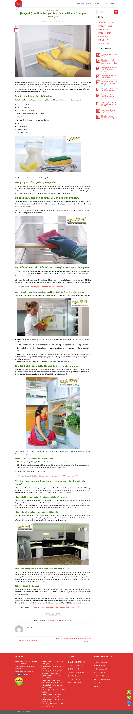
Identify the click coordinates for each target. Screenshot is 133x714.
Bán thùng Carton (102, 36)
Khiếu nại (97, 686)
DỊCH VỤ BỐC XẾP (102, 43)
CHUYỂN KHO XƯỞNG (104, 33)
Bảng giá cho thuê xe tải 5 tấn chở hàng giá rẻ (109, 89)
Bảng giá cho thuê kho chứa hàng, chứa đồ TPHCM (108, 96)
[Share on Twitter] (49, 614)
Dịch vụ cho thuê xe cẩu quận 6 (28, 640)
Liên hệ (112, 3)
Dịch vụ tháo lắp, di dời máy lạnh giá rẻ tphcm (108, 111)
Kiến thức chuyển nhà (53, 10)
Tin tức (104, 3)
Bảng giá (97, 3)
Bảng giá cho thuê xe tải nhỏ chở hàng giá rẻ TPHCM (109, 69)
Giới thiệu (80, 3)
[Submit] (116, 12)
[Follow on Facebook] (16, 674)
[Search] (117, 3)
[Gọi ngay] (129, 692)
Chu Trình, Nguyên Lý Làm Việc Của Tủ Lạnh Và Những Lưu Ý (54, 607)
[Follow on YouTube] (24, 674)
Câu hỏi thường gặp (100, 662)
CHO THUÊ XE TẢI (102, 40)
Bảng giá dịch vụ (99, 672)
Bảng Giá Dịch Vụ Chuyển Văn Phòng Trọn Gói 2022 (109, 117)
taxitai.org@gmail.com (26, 671)
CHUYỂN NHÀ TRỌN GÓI (105, 22)
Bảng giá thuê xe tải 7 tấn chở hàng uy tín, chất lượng (109, 83)
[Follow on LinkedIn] (21, 674)
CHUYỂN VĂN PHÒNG (104, 26)
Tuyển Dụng (98, 683)
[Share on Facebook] (46, 614)
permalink (69, 620)
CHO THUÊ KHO (102, 29)
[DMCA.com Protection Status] (19, 681)
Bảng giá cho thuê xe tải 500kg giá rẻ (109, 55)
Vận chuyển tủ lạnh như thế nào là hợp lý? (46, 287)
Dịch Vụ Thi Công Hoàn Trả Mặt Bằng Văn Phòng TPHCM (109, 104)
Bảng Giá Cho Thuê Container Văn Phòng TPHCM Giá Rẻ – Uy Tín (109, 61)
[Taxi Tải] (24, 4)
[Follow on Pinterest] (19, 674)
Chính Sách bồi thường (101, 676)
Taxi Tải (61, 21)
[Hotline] (129, 698)
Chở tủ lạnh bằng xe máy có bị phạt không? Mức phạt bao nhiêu (55, 476)
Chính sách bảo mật (100, 669)
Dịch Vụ (88, 3)
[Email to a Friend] (52, 614)
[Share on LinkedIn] (59, 614)
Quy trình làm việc (100, 665)
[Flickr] (27, 674)
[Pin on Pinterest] (56, 614)
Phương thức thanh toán (102, 679)
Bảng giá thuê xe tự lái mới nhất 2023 (108, 76)
